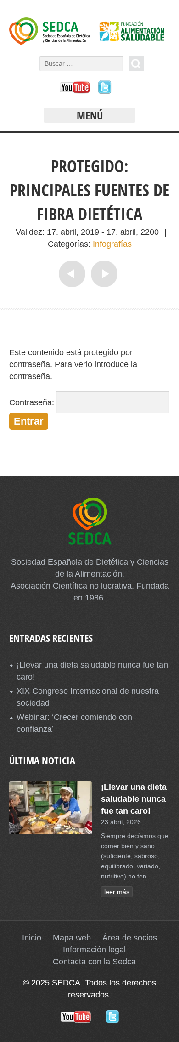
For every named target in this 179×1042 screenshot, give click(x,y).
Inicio (31, 937)
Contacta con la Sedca (94, 961)
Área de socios (129, 937)
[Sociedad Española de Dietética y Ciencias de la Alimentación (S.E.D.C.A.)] (89, 42)
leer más (116, 891)
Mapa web (72, 937)
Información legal (94, 949)
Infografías (112, 244)
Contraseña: (32, 402)
